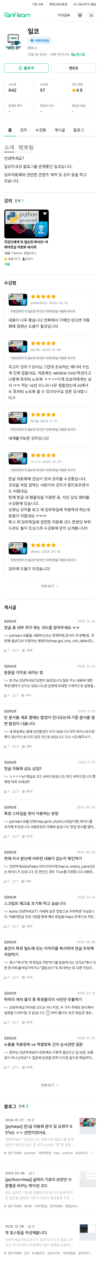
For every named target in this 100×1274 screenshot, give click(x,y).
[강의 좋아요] (45, 213)
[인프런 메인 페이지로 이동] (17, 14)
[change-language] (80, 15)
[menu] (91, 15)
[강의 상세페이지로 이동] (18, 300)
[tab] (10, 130)
